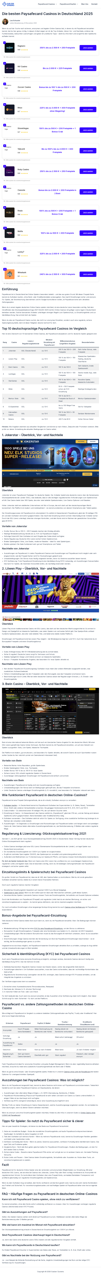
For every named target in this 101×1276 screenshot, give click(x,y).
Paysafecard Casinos (46, 4)
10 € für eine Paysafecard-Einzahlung (48, 928)
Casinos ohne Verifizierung (75, 907)
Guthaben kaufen (10, 805)
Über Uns (84, 4)
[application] (56, 4)
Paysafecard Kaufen (68, 4)
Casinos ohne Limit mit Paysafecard (77, 1072)
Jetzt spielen (88, 48)
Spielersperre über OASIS (14, 893)
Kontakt (94, 4)
